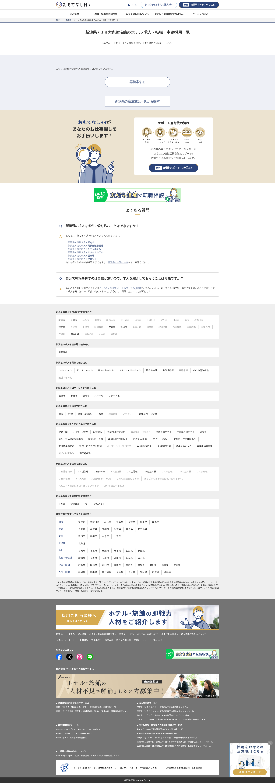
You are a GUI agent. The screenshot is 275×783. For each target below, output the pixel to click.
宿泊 (61, 414)
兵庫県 (93, 529)
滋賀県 (117, 529)
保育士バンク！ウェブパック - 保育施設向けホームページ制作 (163, 715)
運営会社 (109, 640)
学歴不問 (63, 432)
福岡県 (81, 572)
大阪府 (81, 529)
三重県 (117, 536)
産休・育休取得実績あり (71, 439)
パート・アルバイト (95, 504)
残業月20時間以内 (116, 432)
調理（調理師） (86, 414)
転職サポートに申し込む (199, 4)
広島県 (81, 565)
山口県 (105, 565)
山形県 (129, 550)
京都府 (105, 529)
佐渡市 (112, 327)
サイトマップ (156, 640)
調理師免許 (85, 453)
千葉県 (119, 522)
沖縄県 (167, 572)
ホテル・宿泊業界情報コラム (169, 14)
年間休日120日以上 (118, 439)
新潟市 (62, 320)
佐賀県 (155, 572)
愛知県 (81, 536)
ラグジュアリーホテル (130, 370)
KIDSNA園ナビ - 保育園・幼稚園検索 (71, 738)
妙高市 (62, 327)
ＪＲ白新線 (99, 471)
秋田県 (141, 550)
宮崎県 (143, 572)
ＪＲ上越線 (132, 471)
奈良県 (129, 529)
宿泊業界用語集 (123, 640)
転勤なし (97, 432)
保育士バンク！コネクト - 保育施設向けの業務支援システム (162, 707)
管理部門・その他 (148, 414)
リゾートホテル (105, 370)
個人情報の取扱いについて (193, 634)
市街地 (74, 395)
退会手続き (96, 640)
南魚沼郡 (75, 334)
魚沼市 (123, 327)
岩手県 (117, 550)
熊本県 (93, 572)
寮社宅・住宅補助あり (185, 439)
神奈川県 (94, 522)
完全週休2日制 (140, 439)
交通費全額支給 (66, 446)
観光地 (85, 395)
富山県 (117, 558)
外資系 (203, 432)
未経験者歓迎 (164, 446)
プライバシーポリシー (66, 640)
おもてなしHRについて (137, 14)
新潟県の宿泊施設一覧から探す (137, 101)
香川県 (153, 565)
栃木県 (143, 522)
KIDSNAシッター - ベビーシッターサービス (74, 733)
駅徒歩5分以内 (95, 439)
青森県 (105, 550)
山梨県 (129, 558)
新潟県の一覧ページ (118, 262)
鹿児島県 (106, 572)
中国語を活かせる (186, 432)
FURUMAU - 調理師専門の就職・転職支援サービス (158, 733)
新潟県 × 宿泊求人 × (81, 242)
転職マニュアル (126, 634)
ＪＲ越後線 (82, 471)
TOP (58, 20)
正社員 (62, 504)
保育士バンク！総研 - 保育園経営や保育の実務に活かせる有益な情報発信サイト (171, 719)
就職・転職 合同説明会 (106, 14)
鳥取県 (129, 565)
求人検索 (74, 14)
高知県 (177, 565)
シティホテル (65, 370)
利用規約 (84, 640)
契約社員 (75, 504)
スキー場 (98, 395)
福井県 (141, 558)
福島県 (93, 550)
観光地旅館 (151, 370)
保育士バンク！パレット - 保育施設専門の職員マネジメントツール (165, 711)
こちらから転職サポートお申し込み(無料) (120, 288)
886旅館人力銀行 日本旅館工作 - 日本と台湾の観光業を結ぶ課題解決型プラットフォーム (175, 742)
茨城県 (131, 522)
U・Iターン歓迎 (80, 432)
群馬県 (155, 522)
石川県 (105, 558)
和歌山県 (142, 529)
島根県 (117, 565)
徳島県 (165, 565)
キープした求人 (200, 14)
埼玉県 (107, 522)
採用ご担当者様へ (169, 634)
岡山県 (93, 565)
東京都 (81, 522)
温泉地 (62, 395)
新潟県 (68, 20)
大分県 (131, 572)
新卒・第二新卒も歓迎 (90, 446)
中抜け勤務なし (144, 446)
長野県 (93, 558)
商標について (140, 640)
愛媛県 (141, 565)
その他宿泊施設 (201, 370)
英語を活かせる (164, 432)
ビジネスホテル (85, 370)
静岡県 (93, 536)
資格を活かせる (184, 446)
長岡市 (74, 320)
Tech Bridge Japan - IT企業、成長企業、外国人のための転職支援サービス (87, 756)
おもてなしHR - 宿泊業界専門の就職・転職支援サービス (161, 729)
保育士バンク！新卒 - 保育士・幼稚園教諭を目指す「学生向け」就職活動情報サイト (92, 711)
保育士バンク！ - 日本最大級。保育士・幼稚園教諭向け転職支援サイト (86, 707)
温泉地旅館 (168, 370)
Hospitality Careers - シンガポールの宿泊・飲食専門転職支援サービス (167, 738)
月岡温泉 (63, 352)
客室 (101, 414)
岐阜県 (105, 536)
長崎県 (119, 572)
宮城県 (81, 550)
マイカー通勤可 (160, 439)
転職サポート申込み (65, 634)
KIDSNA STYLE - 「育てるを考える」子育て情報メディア (80, 729)
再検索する (137, 82)
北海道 (81, 543)
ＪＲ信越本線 (149, 471)
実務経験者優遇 (204, 446)
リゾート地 (114, 395)
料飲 (70, 414)
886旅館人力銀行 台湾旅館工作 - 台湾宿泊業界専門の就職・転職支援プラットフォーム (174, 746)
